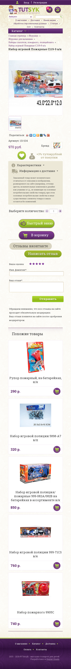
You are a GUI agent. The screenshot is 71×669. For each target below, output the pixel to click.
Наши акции (50, 20)
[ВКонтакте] (31, 135)
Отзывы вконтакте (30, 246)
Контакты (39, 27)
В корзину (40, 235)
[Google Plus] (48, 135)
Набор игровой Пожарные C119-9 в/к (27, 45)
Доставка (35, 20)
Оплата (27, 649)
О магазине (21, 20)
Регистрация (40, 2)
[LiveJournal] (45, 135)
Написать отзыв (43, 253)
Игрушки (33, 36)
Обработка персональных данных (30, 23)
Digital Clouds (52, 659)
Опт (29, 27)
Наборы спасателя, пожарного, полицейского (31, 42)
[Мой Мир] (41, 135)
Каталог (36, 643)
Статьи (54, 23)
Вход (26, 2)
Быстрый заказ (40, 223)
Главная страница (17, 36)
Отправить (47, 299)
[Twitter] (34, 135)
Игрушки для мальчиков (21, 39)
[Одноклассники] (38, 135)
